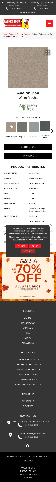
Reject (35, 246)
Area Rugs (28, 343)
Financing (28, 156)
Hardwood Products (28, 364)
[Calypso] (33, 127)
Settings (28, 251)
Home (5, 34)
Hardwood (28, 323)
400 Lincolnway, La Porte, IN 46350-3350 (31, 422)
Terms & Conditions (28, 474)
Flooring (12, 34)
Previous (4, 126)
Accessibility (28, 468)
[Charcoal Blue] (45, 126)
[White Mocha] (11, 127)
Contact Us (28, 147)
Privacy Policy (28, 471)
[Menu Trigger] (49, 23)
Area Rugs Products (28, 384)
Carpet (19, 34)
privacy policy (29, 237)
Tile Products (28, 379)
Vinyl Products (28, 374)
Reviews (28, 406)
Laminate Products (28, 369)
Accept (21, 246)
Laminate (28, 328)
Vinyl (28, 338)
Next (52, 126)
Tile (28, 333)
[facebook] (28, 446)
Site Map (28, 478)
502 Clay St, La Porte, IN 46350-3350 (31, 434)
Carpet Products (28, 359)
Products (27, 34)
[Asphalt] (22, 127)
